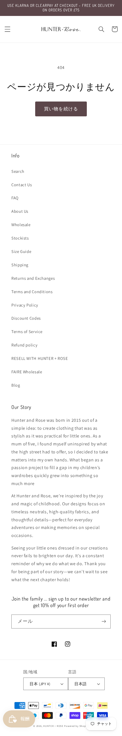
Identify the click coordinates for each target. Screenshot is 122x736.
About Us (19, 211)
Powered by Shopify (76, 726)
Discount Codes (26, 318)
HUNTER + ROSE (53, 726)
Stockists (20, 238)
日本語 (80, 683)
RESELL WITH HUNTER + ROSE (39, 358)
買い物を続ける (61, 109)
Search (17, 171)
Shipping (19, 264)
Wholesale (21, 224)
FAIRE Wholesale (26, 371)
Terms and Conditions (32, 291)
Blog (15, 385)
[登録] (103, 621)
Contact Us (21, 184)
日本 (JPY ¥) (40, 683)
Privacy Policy (24, 305)
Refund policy (24, 345)
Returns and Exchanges (33, 278)
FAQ (15, 197)
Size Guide (21, 251)
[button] (7, 29)
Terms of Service (27, 331)
